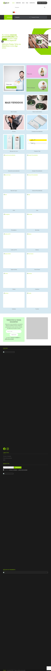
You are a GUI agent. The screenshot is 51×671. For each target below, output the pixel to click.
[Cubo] (14, 201)
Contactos (32, 2)
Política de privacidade (7, 458)
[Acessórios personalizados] (14, 162)
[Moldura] (37, 240)
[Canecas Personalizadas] (37, 181)
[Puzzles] (37, 300)
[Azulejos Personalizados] (37, 162)
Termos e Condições (7, 456)
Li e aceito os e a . (12, 338)
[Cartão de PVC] (14, 240)
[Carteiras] (14, 300)
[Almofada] (37, 221)
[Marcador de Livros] (14, 142)
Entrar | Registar (42, 2)
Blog (23, 2)
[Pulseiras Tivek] (37, 142)
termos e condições (15, 337)
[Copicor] (6, 2)
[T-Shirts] (14, 280)
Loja (13, 2)
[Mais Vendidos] (14, 102)
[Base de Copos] (14, 181)
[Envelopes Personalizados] (37, 122)
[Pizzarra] (14, 122)
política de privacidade (9, 339)
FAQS (27, 2)
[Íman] (37, 201)
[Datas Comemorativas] (37, 102)
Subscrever (14, 334)
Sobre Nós (18, 2)
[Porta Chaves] (37, 260)
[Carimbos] (37, 280)
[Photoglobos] (14, 221)
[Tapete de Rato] (14, 260)
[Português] (14, 12)
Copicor (4, 670)
